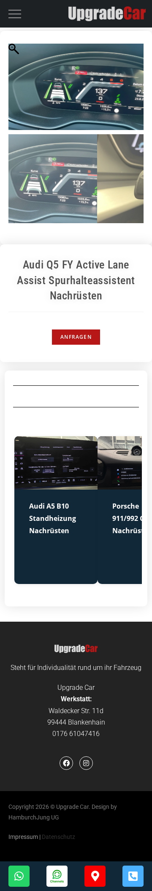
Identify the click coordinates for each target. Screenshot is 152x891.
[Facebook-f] (66, 763)
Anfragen (76, 336)
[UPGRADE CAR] (107, 13)
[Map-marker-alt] (95, 876)
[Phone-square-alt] (133, 876)
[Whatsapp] (19, 876)
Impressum (23, 836)
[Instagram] (86, 763)
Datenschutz (58, 836)
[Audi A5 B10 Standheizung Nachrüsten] (56, 484)
